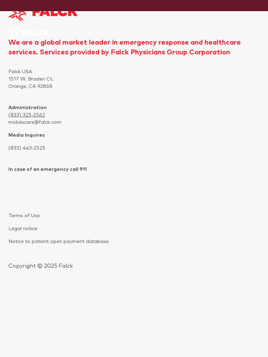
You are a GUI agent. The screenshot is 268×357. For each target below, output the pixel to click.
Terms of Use (24, 215)
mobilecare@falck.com (34, 122)
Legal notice (22, 228)
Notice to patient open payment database (58, 241)
